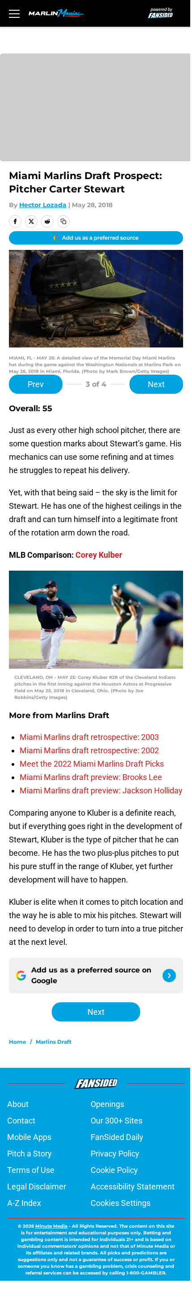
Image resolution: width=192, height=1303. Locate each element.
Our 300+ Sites (116, 1120)
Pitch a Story (29, 1153)
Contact (21, 1120)
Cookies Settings (120, 1203)
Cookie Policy (114, 1170)
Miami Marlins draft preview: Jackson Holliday (101, 790)
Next (156, 384)
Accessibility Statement (133, 1186)
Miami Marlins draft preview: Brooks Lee (91, 777)
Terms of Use (30, 1170)
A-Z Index (24, 1203)
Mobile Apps (29, 1137)
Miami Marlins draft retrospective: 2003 (89, 737)
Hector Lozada (43, 205)
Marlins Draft (53, 1041)
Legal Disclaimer (36, 1186)
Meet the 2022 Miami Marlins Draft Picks (92, 763)
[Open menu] (14, 13)
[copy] (63, 221)
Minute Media (51, 1226)
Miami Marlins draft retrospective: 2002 (89, 750)
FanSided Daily (117, 1137)
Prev (36, 384)
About (18, 1104)
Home (17, 1041)
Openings (107, 1104)
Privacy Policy (115, 1153)
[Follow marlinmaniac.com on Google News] (169, 975)
